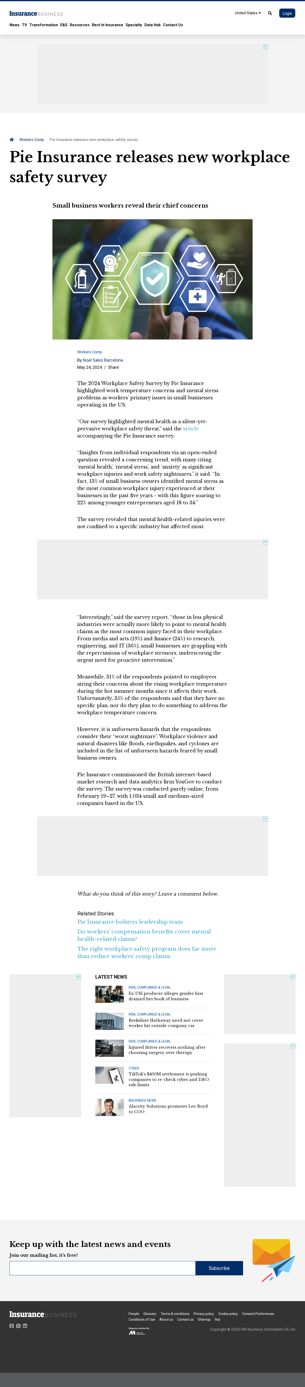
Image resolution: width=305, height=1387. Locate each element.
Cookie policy (228, 1314)
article (191, 429)
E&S (63, 25)
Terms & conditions (175, 1314)
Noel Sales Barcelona (103, 360)
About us (166, 1319)
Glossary (149, 1314)
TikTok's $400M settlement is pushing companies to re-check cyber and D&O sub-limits (169, 1079)
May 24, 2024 (89, 367)
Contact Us (173, 25)
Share (113, 367)
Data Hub (152, 25)
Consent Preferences (258, 1314)
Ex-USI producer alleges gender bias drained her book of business (166, 996)
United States (247, 13)
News (15, 25)
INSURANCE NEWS (142, 1100)
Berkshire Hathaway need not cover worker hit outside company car (166, 1023)
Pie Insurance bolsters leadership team (130, 922)
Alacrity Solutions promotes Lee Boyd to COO (168, 1109)
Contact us (185, 1319)
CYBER (134, 1068)
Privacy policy (204, 1314)
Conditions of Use (142, 1319)
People (134, 1314)
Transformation (43, 25)
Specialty (134, 25)
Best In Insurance (107, 25)
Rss (217, 1319)
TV (24, 25)
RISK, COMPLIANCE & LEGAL (150, 987)
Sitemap (204, 1319)
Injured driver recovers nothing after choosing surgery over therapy (167, 1050)
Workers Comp (31, 139)
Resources (80, 25)
